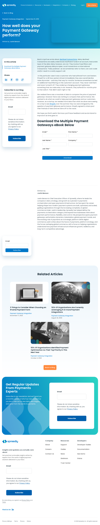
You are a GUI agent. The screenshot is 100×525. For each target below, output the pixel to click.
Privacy (22, 521)
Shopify (53, 104)
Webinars (64, 458)
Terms (16, 521)
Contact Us (49, 454)
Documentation (83, 449)
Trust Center (66, 463)
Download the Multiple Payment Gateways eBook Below (15, 67)
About (47, 445)
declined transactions (68, 59)
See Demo (81, 454)
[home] (9, 5)
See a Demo (92, 5)
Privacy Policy (26, 500)
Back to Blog (50, 367)
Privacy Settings (7, 521)
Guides (63, 449)
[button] (27, 5)
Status (79, 458)
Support (64, 445)
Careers (48, 449)
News (63, 454)
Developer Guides (84, 445)
